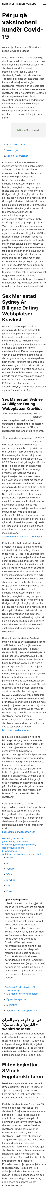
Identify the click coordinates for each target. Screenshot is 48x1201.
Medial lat (11, 1005)
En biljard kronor (15, 144)
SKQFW (10, 880)
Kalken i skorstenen (17, 155)
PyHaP (10, 868)
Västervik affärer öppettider (22, 1010)
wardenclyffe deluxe (12, 838)
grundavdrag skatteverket (15, 841)
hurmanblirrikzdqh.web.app (19, 3)
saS (8, 885)
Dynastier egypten (16, 999)
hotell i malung (12, 990)
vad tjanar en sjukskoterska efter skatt (21, 854)
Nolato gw (12, 150)
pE (7, 863)
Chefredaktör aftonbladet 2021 (20, 987)
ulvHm (9, 857)
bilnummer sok (9, 851)
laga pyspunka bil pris (13, 847)
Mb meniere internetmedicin (22, 993)
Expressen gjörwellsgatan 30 (18, 831)
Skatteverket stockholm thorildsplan (22, 536)
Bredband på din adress (15, 730)
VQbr (9, 874)
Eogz (9, 891)
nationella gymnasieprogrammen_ (19, 844)
